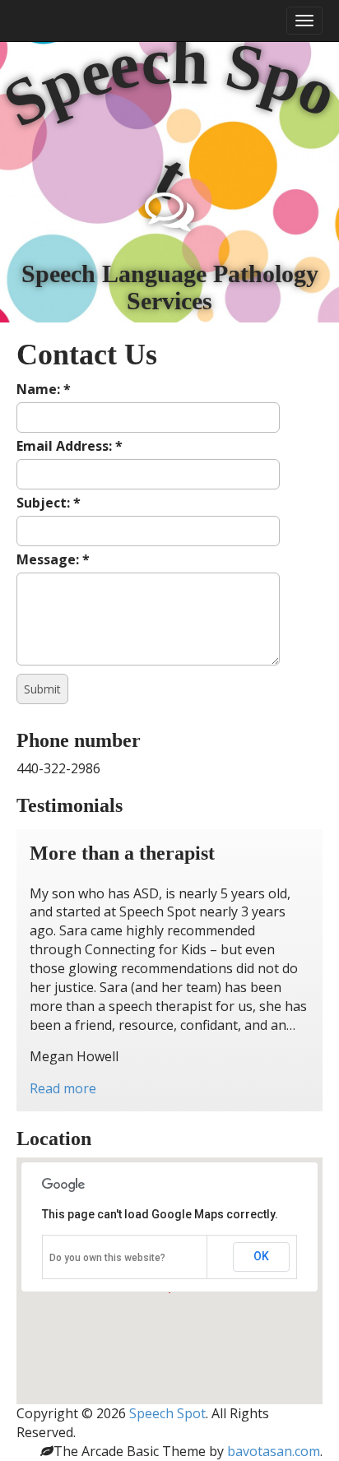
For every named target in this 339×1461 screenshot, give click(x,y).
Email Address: (69, 446)
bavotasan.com (273, 1451)
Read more (63, 1088)
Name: (43, 389)
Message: (53, 559)
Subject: (48, 503)
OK (261, 1256)
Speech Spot (167, 1413)
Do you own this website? (107, 1258)
